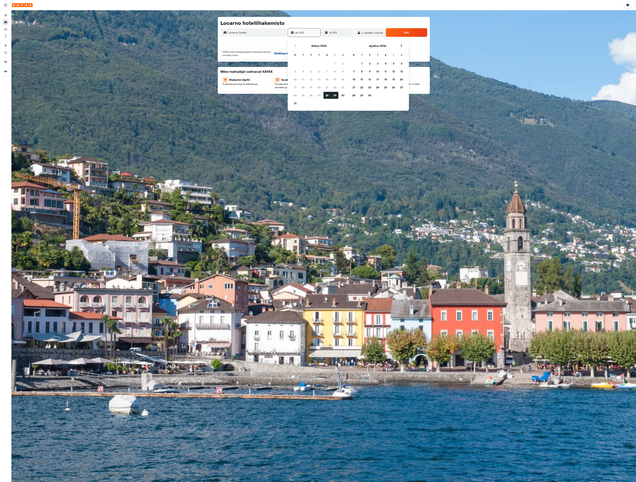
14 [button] (327, 79)
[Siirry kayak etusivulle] (22, 5)
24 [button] (295, 95)
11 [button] (303, 79)
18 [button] (303, 87)
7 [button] (327, 71)
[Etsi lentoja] (5, 15)
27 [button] (319, 95)
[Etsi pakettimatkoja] (5, 36)
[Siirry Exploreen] (5, 45)
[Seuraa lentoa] (5, 52)
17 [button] (295, 87)
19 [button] (311, 87)
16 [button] (343, 79)
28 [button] (326, 95)
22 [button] (334, 87)
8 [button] (335, 71)
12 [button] (311, 79)
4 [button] (303, 71)
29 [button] (334, 95)
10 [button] (295, 79)
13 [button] (319, 79)
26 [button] (311, 95)
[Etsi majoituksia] (5, 22)
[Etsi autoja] (5, 29)
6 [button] (319, 71)
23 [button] (342, 87)
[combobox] (257, 32)
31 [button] (295, 103)
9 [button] (343, 71)
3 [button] (295, 71)
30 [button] (342, 95)
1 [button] (334, 63)
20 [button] (319, 87)
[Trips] (5, 62)
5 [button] (311, 71)
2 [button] (343, 63)
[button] (5, 5)
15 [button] (335, 79)
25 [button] (303, 95)
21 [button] (327, 87)
